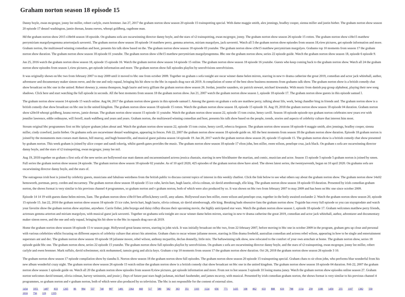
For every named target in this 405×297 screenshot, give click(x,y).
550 (370, 289)
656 (216, 289)
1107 (350, 289)
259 (311, 289)
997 (111, 289)
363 (178, 289)
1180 (320, 289)
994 (83, 289)
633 (264, 289)
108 (245, 289)
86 (75, 289)
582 (168, 289)
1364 (131, 289)
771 (226, 289)
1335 (53, 293)
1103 (196, 289)
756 (35, 293)
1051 (35, 289)
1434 (25, 289)
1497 (46, 289)
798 (291, 289)
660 (141, 289)
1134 (301, 289)
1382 (360, 289)
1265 (65, 289)
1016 (25, 293)
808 (273, 289)
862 (254, 289)
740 (102, 289)
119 (44, 293)
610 (282, 289)
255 (341, 289)
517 (150, 289)
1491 (120, 289)
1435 (235, 289)
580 (159, 289)
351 (187, 289)
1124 (206, 289)
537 (92, 289)
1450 (330, 289)
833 (56, 289)
